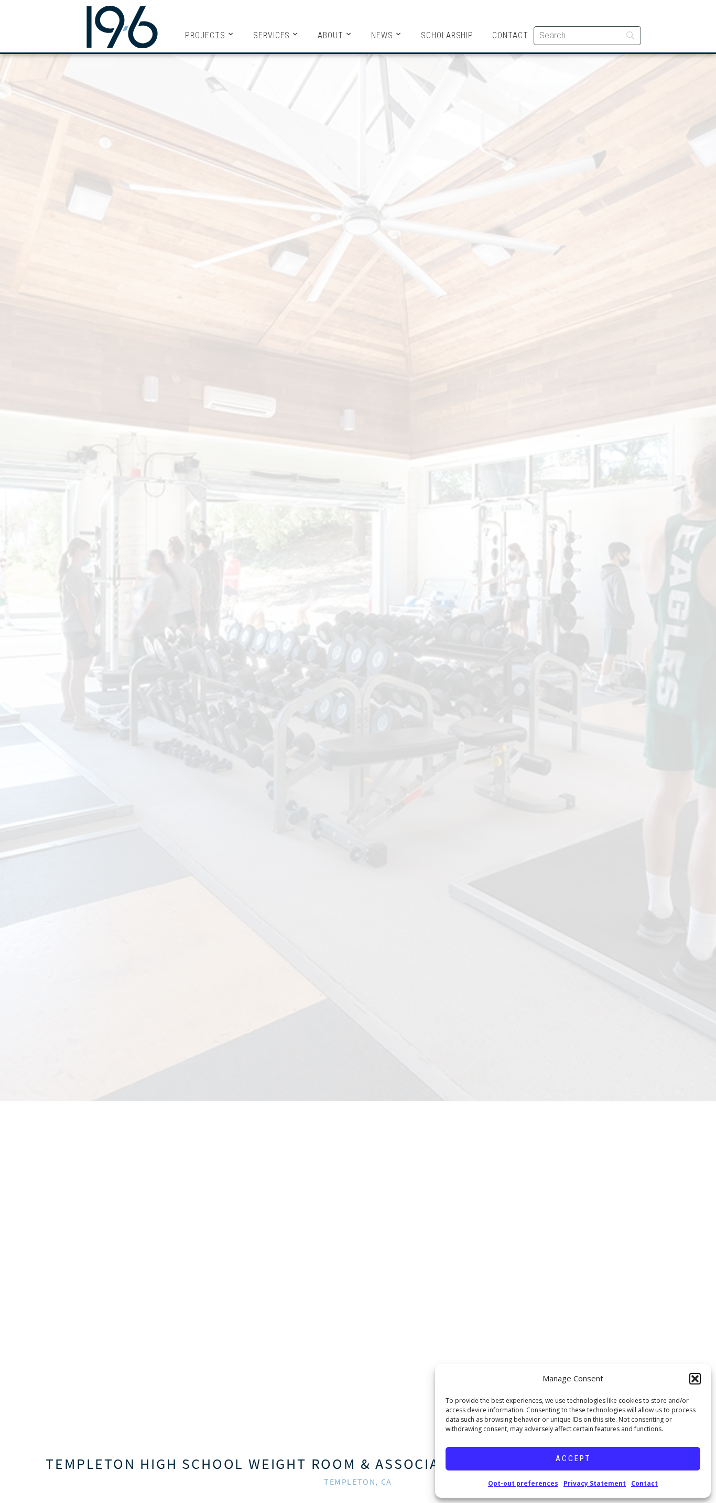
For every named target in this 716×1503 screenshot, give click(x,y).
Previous (16, 743)
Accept (573, 1458)
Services (271, 35)
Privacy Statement (594, 1483)
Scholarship (447, 35)
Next (700, 743)
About (330, 35)
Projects (205, 35)
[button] (695, 1378)
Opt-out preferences (523, 1483)
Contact (644, 1483)
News (382, 35)
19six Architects (122, 26)
